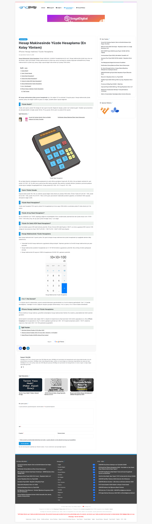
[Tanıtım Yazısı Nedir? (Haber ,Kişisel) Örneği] (30, 384)
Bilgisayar (60, 492)
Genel (43, 7)
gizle (26, 68)
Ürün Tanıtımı (61, 482)
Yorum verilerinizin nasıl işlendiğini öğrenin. (55, 446)
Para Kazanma (61, 487)
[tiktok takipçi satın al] (76, 18)
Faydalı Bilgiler (69, 7)
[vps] (115, 114)
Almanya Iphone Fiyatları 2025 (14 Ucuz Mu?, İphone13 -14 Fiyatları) (39, 332)
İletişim (34, 519)
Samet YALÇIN (25, 357)
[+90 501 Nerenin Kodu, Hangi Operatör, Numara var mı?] (56, 384)
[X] (23, 367)
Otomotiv (60, 497)
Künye (38, 519)
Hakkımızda (28, 519)
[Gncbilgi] (28, 8)
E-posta (21, 433)
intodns (107, 509)
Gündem (60, 474)
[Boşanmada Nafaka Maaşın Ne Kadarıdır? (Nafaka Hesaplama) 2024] (82, 384)
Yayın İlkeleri (80, 519)
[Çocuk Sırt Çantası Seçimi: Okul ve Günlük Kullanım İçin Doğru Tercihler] (23, 119)
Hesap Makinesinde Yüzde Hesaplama (29, 58)
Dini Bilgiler (60, 477)
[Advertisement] (45, 28)
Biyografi (51, 7)
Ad (20, 426)
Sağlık (59, 7)
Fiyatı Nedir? (112, 519)
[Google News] (59, 341)
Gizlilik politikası (45, 519)
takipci (111, 509)
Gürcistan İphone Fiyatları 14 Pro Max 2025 (33, 330)
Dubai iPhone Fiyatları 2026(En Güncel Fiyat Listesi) (35, 335)
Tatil (59, 500)
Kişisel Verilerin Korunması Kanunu (67, 519)
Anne (59, 495)
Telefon (60, 484)
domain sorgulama (86, 509)
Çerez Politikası (54, 519)
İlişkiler (118, 519)
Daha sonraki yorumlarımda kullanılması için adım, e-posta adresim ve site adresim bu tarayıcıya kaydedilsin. (48, 440)
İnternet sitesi (61, 433)
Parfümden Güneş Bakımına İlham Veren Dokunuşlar (71, 117)
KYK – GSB (123, 519)
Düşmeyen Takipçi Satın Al (60, 509)
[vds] (105, 114)
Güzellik (60, 490)
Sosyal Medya (81, 7)
